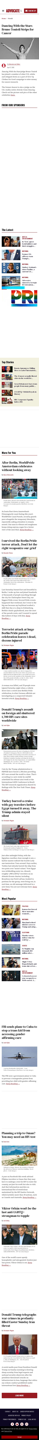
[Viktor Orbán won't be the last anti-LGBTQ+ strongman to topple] (19, 1234)
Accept (20, 1437)
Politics (25, 906)
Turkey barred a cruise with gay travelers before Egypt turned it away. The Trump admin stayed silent (19, 808)
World (10, 18)
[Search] (21, 10)
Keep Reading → (27, 529)
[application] (19, 296)
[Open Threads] (22, 1424)
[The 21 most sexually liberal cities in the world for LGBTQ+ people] (7, 377)
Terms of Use (8, 1431)
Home (4, 18)
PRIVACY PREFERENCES (9, 1419)
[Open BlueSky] (17, 1424)
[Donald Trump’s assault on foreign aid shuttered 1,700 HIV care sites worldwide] (19, 739)
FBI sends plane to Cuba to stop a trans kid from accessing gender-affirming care (19, 1032)
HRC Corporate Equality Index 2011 (23, 400)
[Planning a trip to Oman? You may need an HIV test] (19, 1155)
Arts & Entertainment (27, 238)
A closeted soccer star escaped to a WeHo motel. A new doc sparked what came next (29, 980)
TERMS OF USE (22, 1419)
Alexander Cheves (8, 553)
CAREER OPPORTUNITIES (27, 1411)
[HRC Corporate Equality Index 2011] (7, 400)
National (25, 251)
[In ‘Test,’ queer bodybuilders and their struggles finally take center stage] (11, 241)
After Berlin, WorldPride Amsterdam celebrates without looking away (18, 466)
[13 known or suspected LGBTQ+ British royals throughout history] (7, 393)
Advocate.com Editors (14, 64)
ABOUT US (15, 1411)
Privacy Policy (33, 1429)
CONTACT (8, 1411)
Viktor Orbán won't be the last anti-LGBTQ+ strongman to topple (19, 1212)
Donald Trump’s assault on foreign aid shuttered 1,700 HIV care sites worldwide (18, 715)
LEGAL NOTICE (32, 1419)
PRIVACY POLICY (26, 1415)
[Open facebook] (12, 1424)
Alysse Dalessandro (8, 475)
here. (13, 95)
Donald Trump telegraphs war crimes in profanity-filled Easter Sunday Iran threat (19, 1320)
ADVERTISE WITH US (14, 1415)
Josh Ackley (6, 1221)
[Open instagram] (26, 1424)
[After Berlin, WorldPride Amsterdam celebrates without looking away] (19, 488)
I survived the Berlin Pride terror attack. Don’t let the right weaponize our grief (19, 544)
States (24, 946)
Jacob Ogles (6, 725)
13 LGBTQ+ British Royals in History (25, 393)
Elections (25, 933)
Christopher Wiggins (8, 645)
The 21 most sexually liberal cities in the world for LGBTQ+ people (25, 378)
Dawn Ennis (6, 1142)
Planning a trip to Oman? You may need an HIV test (18, 1135)
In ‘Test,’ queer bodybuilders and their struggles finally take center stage (29, 246)
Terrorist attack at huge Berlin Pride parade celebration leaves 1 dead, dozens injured (19, 634)
